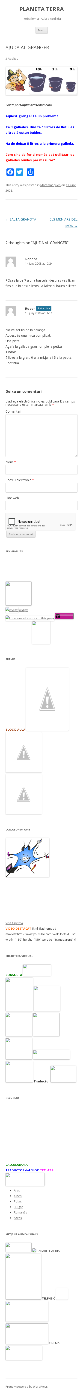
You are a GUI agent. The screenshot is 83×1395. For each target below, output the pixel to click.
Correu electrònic (20, 480)
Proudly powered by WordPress (26, 1387)
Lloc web (12, 498)
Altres (18, 1218)
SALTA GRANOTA (21, 219)
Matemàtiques (50, 185)
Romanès (20, 1212)
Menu (41, 30)
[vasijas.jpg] (41, 94)
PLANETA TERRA (41, 9)
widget (23, 610)
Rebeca (31, 259)
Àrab (17, 1190)
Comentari (13, 411)
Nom (11, 462)
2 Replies (12, 58)
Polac (17, 1201)
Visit (14, 923)
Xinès (18, 1196)
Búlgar (18, 1207)
